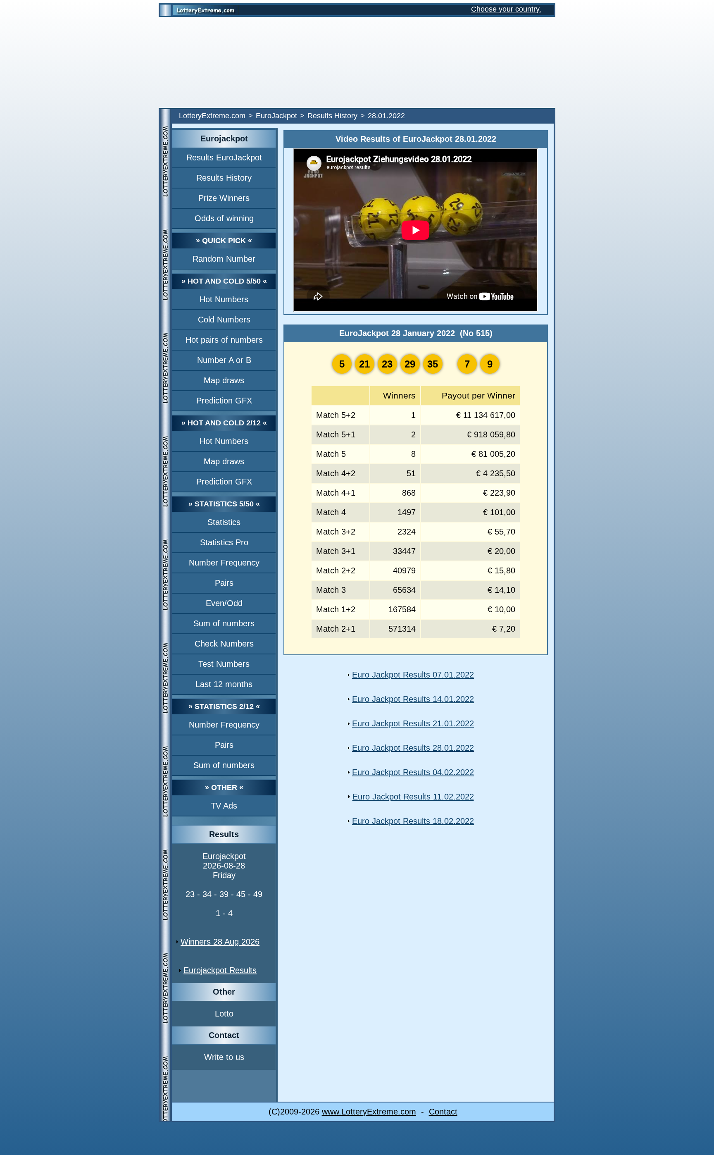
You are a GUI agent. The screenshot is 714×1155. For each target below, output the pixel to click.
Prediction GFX (224, 400)
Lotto (224, 1013)
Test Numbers (224, 663)
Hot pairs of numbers (224, 339)
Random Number (224, 258)
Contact (443, 1111)
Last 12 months (223, 684)
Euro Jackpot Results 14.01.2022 (413, 699)
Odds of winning (224, 218)
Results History (332, 116)
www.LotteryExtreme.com (369, 1111)
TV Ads (224, 805)
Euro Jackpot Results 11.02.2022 (413, 796)
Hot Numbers (224, 299)
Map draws (224, 380)
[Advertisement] (357, 62)
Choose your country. (506, 9)
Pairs (224, 582)
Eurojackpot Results (220, 970)
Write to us (224, 1057)
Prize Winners (224, 198)
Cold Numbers (224, 319)
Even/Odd (224, 603)
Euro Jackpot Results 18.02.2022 (413, 821)
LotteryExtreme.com (212, 116)
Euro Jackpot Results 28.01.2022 (413, 747)
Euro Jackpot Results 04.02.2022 (413, 772)
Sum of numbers (224, 623)
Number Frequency (224, 562)
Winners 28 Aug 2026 (220, 941)
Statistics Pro (224, 542)
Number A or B (224, 360)
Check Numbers (224, 643)
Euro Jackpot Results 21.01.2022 (413, 723)
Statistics (223, 522)
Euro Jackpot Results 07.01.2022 (413, 674)
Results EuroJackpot (224, 157)
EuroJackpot (276, 116)
